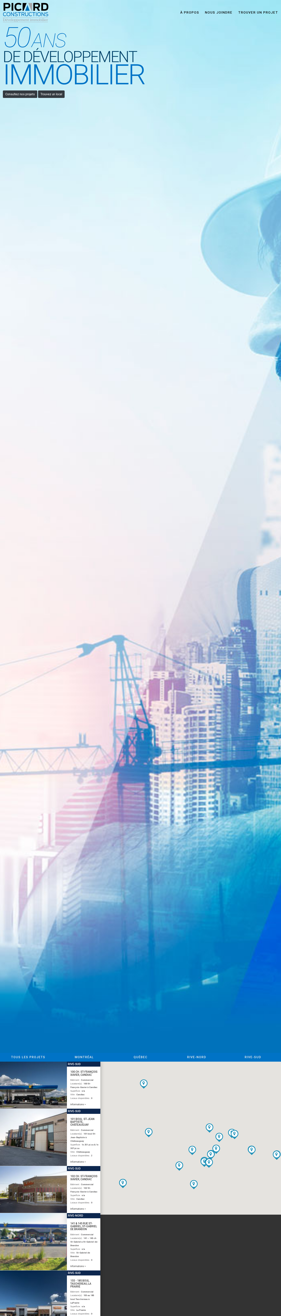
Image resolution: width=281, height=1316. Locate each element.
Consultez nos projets (20, 94)
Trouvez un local (51, 94)
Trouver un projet (258, 12)
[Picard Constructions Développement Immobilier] (27, 12)
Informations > (78, 1104)
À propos (189, 12)
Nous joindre (218, 12)
